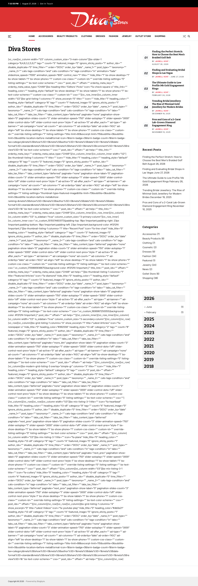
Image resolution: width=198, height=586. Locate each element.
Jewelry (127, 36)
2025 (149, 319)
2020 (149, 352)
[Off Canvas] (9, 36)
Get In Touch (46, 3)
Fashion (113, 36)
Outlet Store (143, 36)
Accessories (46, 36)
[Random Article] (184, 36)
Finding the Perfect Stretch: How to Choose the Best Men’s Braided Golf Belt (168, 54)
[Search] (189, 36)
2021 (149, 346)
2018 (149, 366)
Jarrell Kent (162, 61)
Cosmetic (147, 247)
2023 (149, 332)
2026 (149, 298)
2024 (149, 325)
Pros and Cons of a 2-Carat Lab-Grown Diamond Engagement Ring (166, 122)
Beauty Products (67, 36)
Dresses (100, 36)
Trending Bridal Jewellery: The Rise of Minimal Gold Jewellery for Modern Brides (167, 104)
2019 (149, 359)
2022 (149, 339)
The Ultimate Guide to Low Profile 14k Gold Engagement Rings (168, 85)
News (145, 269)
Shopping (160, 36)
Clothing (86, 36)
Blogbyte (41, 581)
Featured (147, 260)
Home (32, 36)
